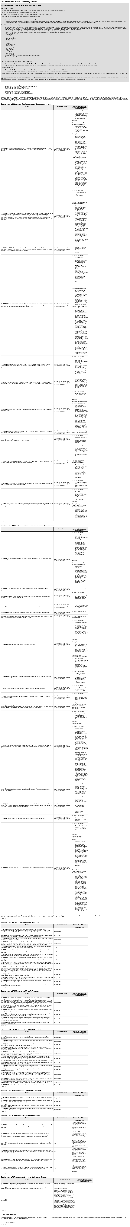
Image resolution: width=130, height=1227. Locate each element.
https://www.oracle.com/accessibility (57, 79)
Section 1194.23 (9, 87)
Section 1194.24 (9, 88)
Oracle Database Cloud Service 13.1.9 (28, 12)
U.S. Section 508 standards (45, 77)
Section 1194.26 (9, 91)
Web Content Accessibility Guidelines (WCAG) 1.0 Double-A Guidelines (73, 77)
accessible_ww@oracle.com (78, 79)
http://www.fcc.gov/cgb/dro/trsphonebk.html (65, 1202)
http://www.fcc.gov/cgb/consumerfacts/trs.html (64, 1200)
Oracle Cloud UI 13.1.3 (9, 1222)
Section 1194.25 (9, 90)
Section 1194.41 (9, 93)
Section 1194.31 (9, 92)
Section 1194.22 (9, 86)
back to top (3, 522)
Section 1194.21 (9, 85)
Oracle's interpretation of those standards (105, 77)
